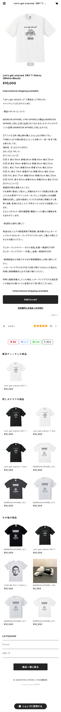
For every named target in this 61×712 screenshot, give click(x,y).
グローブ (6, 653)
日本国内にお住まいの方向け (30, 308)
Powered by (27, 684)
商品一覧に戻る (30, 667)
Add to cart (30, 299)
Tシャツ (5, 644)
